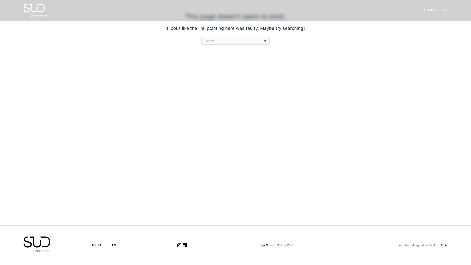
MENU (433, 10)
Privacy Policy (286, 245)
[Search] (424, 10)
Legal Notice (266, 245)
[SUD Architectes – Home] (36, 10)
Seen (443, 245)
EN (445, 10)
